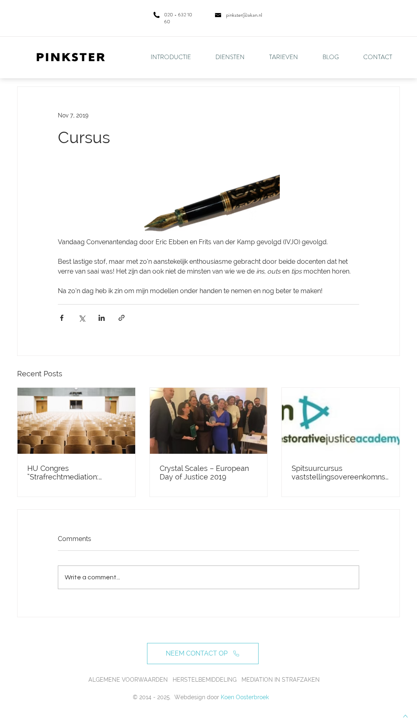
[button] (236, 57)
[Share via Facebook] (62, 318)
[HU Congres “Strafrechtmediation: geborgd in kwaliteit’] (76, 421)
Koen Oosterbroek (245, 697)
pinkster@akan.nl (244, 15)
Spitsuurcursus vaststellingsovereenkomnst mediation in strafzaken (340, 472)
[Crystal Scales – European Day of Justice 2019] (209, 421)
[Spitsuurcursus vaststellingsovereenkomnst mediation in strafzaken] (340, 421)
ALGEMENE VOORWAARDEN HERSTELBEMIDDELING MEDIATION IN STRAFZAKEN (204, 679)
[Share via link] (121, 318)
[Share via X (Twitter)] (82, 318)
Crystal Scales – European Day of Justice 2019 (204, 472)
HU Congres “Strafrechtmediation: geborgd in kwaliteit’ (63, 472)
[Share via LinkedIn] (101, 318)
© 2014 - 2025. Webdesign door (176, 697)
